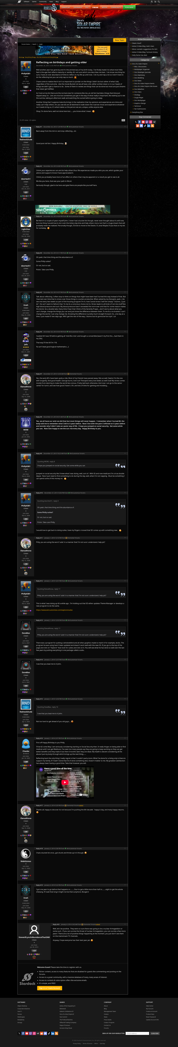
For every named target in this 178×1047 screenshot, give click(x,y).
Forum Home (26, 44)
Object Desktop (22, 1006)
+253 (25, 440)
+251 (25, 192)
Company (107, 1002)
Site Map (102, 1043)
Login (41, 44)
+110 (34, 950)
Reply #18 (39, 848)
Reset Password (151, 1017)
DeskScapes (21, 1017)
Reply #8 (39, 417)
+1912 (26, 355)
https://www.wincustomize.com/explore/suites (54, 610)
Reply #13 (39, 620)
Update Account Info (152, 1020)
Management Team (110, 1011)
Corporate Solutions (24, 1009)
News (51, 1)
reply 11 (57, 589)
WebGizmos (26, 861)
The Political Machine (66, 1020)
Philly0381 (25, 73)
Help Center (149, 1006)
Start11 (20, 1011)
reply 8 (52, 461)
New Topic (119, 40)
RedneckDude (26, 139)
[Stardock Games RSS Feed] (152, 126)
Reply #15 (39, 699)
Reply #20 (56, 924)
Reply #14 (39, 660)
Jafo (26, 344)
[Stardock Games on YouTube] (143, 122)
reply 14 (55, 707)
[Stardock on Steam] (154, 122)
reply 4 (56, 501)
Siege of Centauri (65, 1025)
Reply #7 (39, 374)
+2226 (26, 153)
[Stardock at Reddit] (137, 126)
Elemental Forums (76, 374)
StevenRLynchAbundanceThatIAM (34, 937)
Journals (78, 7)
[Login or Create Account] (151, 1)
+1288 (26, 762)
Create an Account (151, 1011)
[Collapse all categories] (159, 63)
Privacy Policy (77, 1043)
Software (26, 1)
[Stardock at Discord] (141, 126)
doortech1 (25, 179)
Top (125, 126)
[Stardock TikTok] (145, 126)
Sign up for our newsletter (113, 1033)
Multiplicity (21, 1020)
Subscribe (155, 1033)
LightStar (26, 229)
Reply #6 (39, 332)
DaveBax (26, 633)
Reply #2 (39, 166)
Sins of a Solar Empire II (67, 1014)
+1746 (26, 240)
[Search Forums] (158, 1)
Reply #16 (39, 738)
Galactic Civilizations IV (66, 1011)
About (106, 1006)
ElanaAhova (25, 386)
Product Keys (150, 1014)
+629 (25, 646)
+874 (25, 318)
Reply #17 (39, 805)
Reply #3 (39, 216)
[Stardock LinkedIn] (149, 126)
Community (43, 1)
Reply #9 (39, 453)
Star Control (63, 1017)
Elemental (63, 1009)
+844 (25, 87)
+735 (25, 872)
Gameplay (66, 7)
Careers (106, 1014)
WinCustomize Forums (69, 65)
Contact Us (107, 1025)
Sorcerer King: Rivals (66, 1028)
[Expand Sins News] (133, 80)
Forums (106, 1028)
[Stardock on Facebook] (139, 122)
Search (34, 44)
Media (104, 7)
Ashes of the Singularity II (67, 1006)
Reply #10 (39, 493)
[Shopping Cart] (155, 1)
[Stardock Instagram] (150, 122)
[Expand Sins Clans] (133, 92)
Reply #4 (39, 253)
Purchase (129, 7)
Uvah (25, 305)
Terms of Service (87, 1043)
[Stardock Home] (19, 1)
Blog (57, 1)
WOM (25, 429)
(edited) (81, 805)
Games (34, 1)
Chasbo (26, 751)
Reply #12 (39, 581)
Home (21, 57)
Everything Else (29, 57)
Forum (95, 7)
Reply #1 (39, 127)
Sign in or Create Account (49, 988)
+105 (25, 400)
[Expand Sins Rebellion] (133, 89)
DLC (87, 7)
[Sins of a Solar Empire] (89, 21)
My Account (149, 1009)
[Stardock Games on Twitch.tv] (147, 122)
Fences (20, 1014)
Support (63, 1)
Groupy (20, 1022)
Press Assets (107, 1020)
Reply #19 (39, 885)
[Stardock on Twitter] (136, 122)
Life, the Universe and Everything (46, 57)
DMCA (96, 1043)
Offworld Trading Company (68, 1022)
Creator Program (109, 1022)
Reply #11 (39, 538)
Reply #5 (39, 292)
